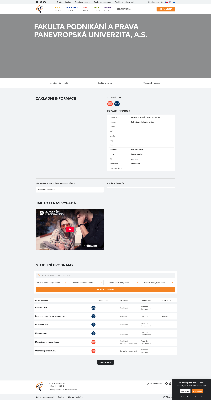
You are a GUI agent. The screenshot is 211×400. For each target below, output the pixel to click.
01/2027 (107, 8)
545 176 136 (72, 389)
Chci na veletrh (165, 9)
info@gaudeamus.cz (56, 389)
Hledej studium (124, 9)
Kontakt (68, 2)
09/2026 (58, 8)
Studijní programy (105, 82)
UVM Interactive (169, 397)
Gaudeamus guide (155, 2)
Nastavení (185, 391)
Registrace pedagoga (102, 2)
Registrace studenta (82, 2)
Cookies (183, 397)
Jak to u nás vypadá (59, 82)
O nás (59, 2)
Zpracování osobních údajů (194, 397)
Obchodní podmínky (75, 397)
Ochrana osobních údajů (45, 397)
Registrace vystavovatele (124, 2)
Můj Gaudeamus (155, 383)
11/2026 (97, 8)
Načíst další (105, 362)
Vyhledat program (105, 289)
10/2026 (72, 8)
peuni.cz (134, 158)
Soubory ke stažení (151, 82)
